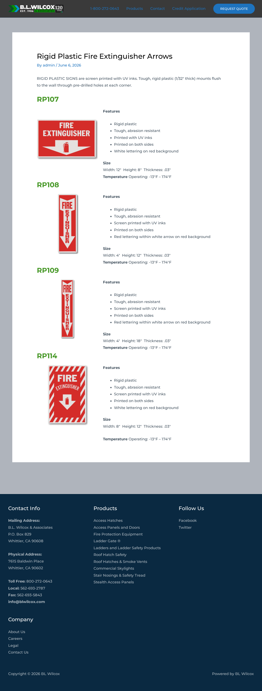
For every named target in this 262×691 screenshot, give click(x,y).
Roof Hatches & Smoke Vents (120, 561)
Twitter (185, 527)
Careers (15, 638)
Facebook (188, 520)
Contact (157, 8)
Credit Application (189, 8)
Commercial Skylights (114, 568)
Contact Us (18, 652)
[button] (234, 9)
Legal (13, 645)
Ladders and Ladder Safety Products (127, 548)
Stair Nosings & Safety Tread (119, 575)
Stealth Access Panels (114, 582)
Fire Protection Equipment (118, 534)
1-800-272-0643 (104, 8)
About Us (16, 632)
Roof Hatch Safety (110, 554)
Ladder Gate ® (107, 541)
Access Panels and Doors (117, 527)
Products (134, 8)
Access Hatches (108, 520)
